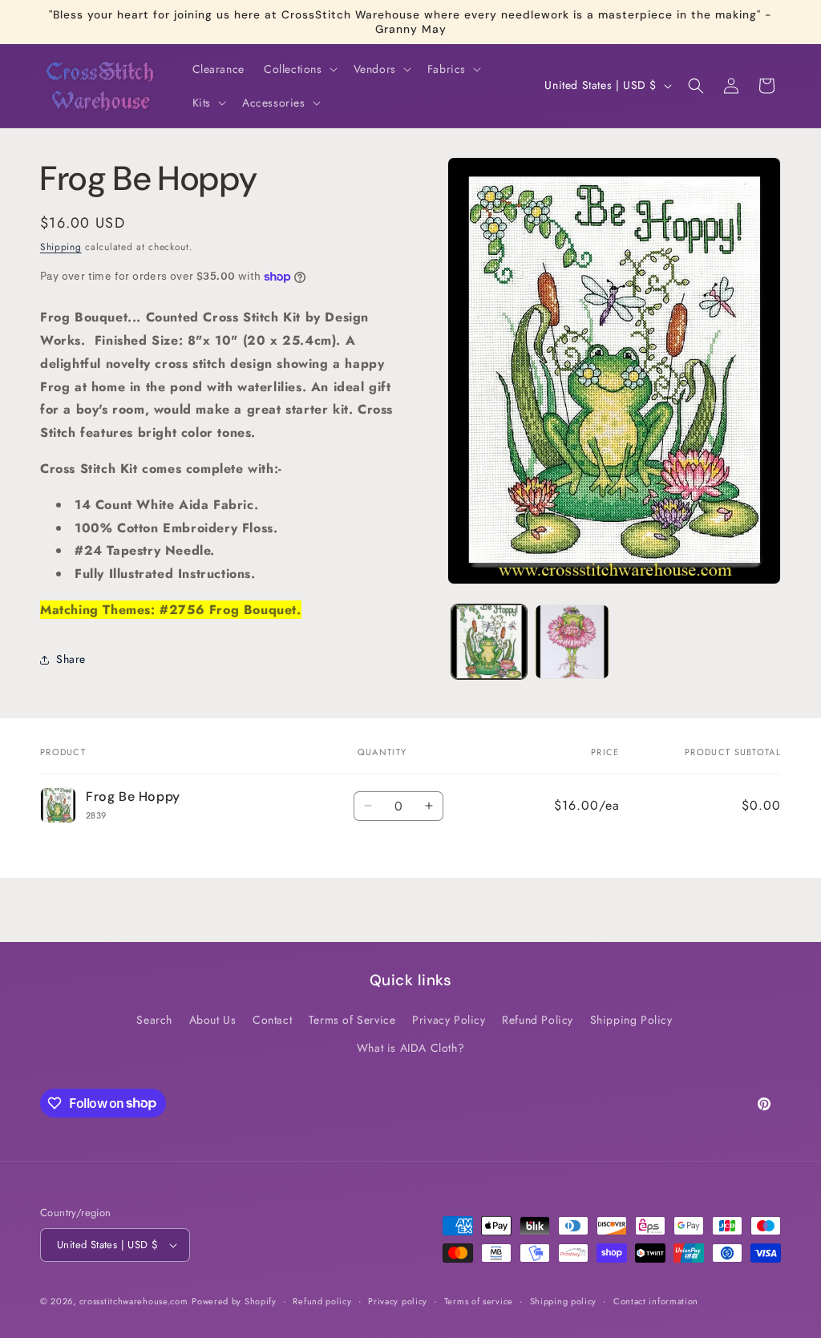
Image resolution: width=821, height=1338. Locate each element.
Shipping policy (563, 1301)
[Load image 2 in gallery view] (572, 641)
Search (154, 1020)
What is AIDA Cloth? (410, 1048)
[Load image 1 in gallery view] (488, 641)
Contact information (655, 1301)
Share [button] (71, 659)
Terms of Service (352, 1020)
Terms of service (478, 1301)
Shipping (61, 247)
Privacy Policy (448, 1020)
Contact (272, 1020)
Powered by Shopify (234, 1301)
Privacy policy (397, 1301)
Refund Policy (537, 1020)
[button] (299, 69)
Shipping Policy (631, 1020)
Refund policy (322, 1301)
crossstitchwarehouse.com (133, 1301)
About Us (213, 1020)
